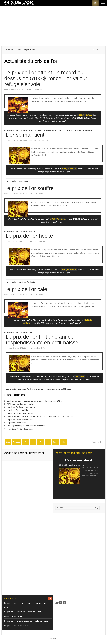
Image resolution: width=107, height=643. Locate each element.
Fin (63, 442)
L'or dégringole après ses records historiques (26, 426)
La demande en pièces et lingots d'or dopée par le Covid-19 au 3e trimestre (40, 416)
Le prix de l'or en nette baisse (20, 413)
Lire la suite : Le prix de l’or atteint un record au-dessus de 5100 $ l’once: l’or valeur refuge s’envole (48, 130)
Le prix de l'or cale (25, 289)
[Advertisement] (53, 26)
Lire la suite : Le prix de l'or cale (18, 332)
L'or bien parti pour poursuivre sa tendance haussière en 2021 (34, 401)
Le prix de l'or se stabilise (18, 410)
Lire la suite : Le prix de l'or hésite (20, 282)
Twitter (57, 602)
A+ (94, 50)
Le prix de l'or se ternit (16, 423)
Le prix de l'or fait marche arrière (21, 407)
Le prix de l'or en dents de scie (20, 420)
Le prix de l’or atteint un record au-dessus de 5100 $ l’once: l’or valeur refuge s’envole (45, 78)
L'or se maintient (25, 135)
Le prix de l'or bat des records (21, 429)
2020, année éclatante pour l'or (20, 404)
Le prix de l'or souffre (29, 188)
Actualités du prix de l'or (77, 465)
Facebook (61, 602)
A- (100, 50)
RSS (95, 3)
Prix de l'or (9, 50)
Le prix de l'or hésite (29, 236)
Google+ (65, 602)
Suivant (56, 442)
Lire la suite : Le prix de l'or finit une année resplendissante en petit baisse (38, 389)
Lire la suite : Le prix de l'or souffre (19, 231)
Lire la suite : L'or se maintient (19, 181)
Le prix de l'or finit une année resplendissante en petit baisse (42, 340)
